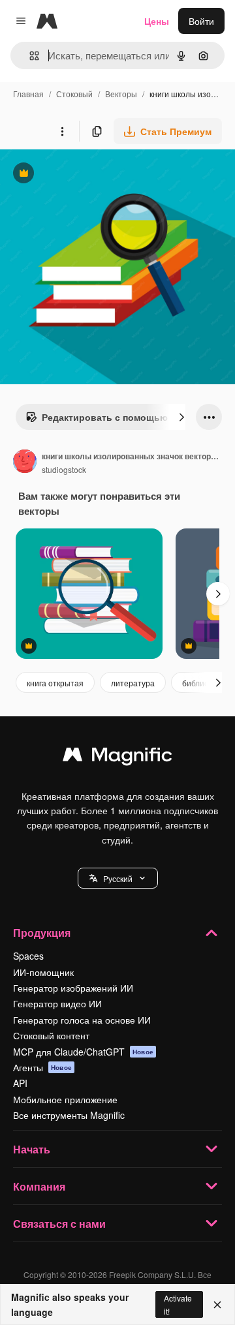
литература (133, 682)
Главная (28, 93)
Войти (201, 20)
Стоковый (74, 93)
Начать (31, 1149)
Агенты (42, 1067)
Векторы (121, 93)
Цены (156, 20)
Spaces (28, 955)
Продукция (41, 932)
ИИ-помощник (43, 972)
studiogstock (64, 469)
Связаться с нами (59, 1223)
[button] (118, 878)
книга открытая (55, 682)
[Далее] (181, 417)
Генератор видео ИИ (57, 1003)
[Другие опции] (62, 131)
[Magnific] (117, 757)
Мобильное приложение (65, 1099)
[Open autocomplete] (29, 56)
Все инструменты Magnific (69, 1114)
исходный (87, 174)
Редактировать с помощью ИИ (104, 420)
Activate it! (178, 1304)
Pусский (118, 878)
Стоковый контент (51, 1035)
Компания (39, 1186)
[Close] (217, 1305)
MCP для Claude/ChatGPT (83, 1051)
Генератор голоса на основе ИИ (82, 1019)
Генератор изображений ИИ (73, 987)
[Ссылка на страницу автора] (25, 462)
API (20, 1082)
